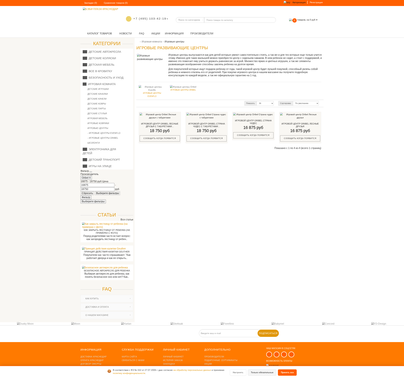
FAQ (141, 33)
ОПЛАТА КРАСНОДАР (92, 360)
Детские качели (97, 99)
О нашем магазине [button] (96, 315)
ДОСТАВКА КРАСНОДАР (93, 356)
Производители (201, 33)
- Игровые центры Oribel (102, 138)
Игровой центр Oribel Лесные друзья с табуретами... (159, 125)
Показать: (250, 103)
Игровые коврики (98, 123)
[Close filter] (90, 171)
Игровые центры (97, 128)
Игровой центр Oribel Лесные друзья (300, 125)
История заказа (173, 360)
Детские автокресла (104, 51)
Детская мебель (100, 64)
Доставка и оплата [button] (97, 307)
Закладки (169, 364)
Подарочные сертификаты (221, 360)
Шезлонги (93, 143)
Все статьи (126, 219)
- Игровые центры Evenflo (103, 133)
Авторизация (299, 2)
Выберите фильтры (107, 193)
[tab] (107, 298)
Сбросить (87, 193)
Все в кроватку (99, 71)
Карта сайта (129, 356)
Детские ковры (96, 103)
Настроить (238, 372)
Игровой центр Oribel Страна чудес (253, 122)
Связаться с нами (133, 360)
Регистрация (316, 2)
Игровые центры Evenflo (152, 94)
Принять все (287, 372)
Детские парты (96, 108)
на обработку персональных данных (192, 370)
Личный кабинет (173, 356)
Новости (125, 33)
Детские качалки (97, 94)
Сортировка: (285, 103)
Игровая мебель (97, 118)
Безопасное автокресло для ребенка (107, 270)
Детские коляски (101, 58)
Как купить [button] (92, 298)
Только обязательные (262, 372)
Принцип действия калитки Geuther (107, 251)
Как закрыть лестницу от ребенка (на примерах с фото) (107, 231)
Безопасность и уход (105, 77)
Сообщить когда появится (159, 138)
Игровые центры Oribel (183, 90)
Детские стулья (97, 113)
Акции (155, 33)
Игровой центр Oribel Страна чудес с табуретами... (206, 125)
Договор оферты (90, 364)
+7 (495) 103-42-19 (149, 18)
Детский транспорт (103, 159)
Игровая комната (101, 84)
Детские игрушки (98, 89)
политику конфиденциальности (129, 373)
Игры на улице (99, 166)
